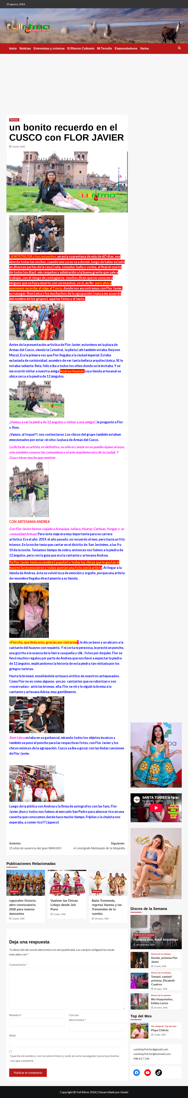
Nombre (15, 1015)
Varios (144, 48)
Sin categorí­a (157, 1026)
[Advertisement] (94, 81)
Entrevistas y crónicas (49, 48)
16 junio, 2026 (18, 919)
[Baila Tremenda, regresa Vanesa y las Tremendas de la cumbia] (108, 883)
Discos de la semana (144, 935)
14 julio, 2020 (160, 1035)
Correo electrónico (77, 1017)
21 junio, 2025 (160, 966)
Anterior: (35, 846)
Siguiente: (99, 846)
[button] (179, 48)
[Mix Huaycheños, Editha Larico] (140, 1001)
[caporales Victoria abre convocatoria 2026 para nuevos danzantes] (25, 883)
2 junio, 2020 (18, 146)
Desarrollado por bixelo (113, 1092)
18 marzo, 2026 (102, 919)
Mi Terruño (104, 48)
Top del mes (170, 1026)
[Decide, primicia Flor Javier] (140, 960)
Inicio (13, 48)
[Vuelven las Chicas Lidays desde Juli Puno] (67, 883)
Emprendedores (126, 48)
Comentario (18, 964)
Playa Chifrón (160, 1030)
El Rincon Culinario (80, 48)
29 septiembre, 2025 (145, 945)
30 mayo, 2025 (160, 989)
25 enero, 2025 (160, 1008)
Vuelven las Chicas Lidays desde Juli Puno (64, 905)
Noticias (25, 48)
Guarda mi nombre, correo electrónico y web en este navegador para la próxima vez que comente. (64, 1058)
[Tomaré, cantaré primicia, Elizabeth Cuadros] (140, 981)
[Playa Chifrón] (140, 1030)
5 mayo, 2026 (59, 914)
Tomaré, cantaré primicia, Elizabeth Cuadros (163, 980)
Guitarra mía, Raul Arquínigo (155, 939)
